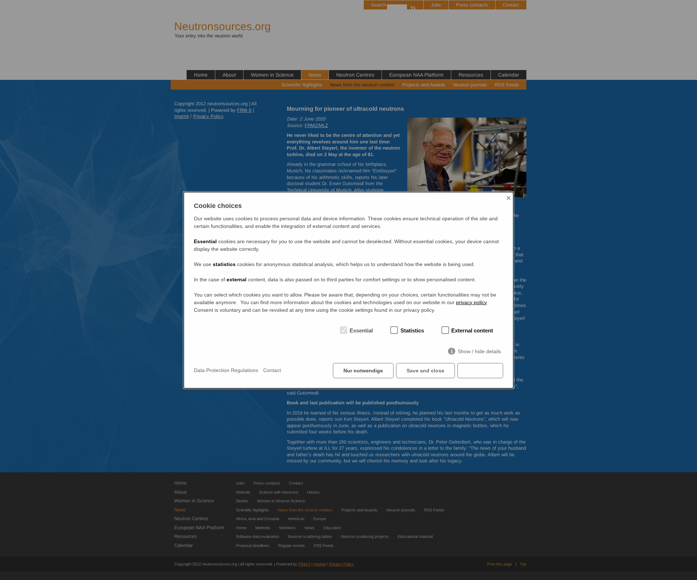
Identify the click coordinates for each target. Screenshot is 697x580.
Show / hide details (479, 351)
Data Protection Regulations (226, 370)
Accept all (480, 370)
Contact (272, 370)
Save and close (425, 370)
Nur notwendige (363, 370)
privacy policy (471, 302)
